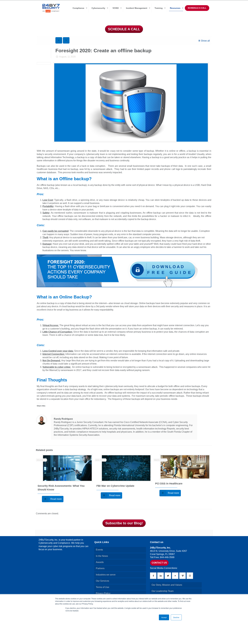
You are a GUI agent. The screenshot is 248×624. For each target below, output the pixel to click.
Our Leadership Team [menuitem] (163, 591)
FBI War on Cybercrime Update (115, 485)
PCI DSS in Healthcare (168, 483)
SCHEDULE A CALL (197, 8)
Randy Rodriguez (63, 419)
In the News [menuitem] (102, 556)
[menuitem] (79, 8)
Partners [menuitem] (100, 568)
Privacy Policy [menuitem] (103, 593)
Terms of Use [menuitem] (102, 587)
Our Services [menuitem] (102, 581)
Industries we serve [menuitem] (106, 574)
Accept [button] (164, 617)
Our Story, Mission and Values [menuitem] (167, 585)
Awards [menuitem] (100, 562)
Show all (205, 40)
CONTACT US (159, 563)
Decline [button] (176, 617)
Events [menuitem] (99, 549)
